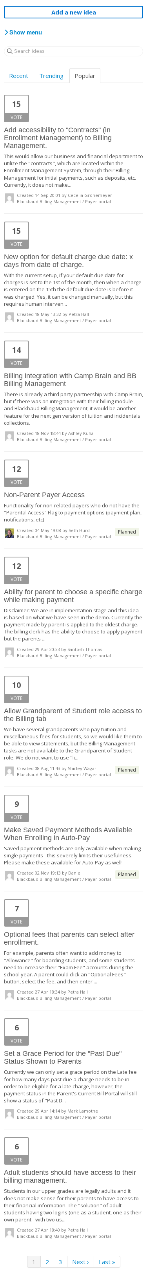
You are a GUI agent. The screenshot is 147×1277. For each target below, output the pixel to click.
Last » (107, 1262)
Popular (84, 75)
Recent (18, 75)
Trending (51, 75)
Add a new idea (73, 12)
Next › (80, 1262)
